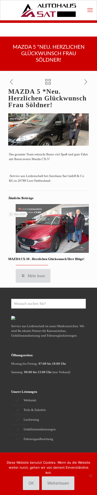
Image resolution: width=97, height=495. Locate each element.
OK (31, 483)
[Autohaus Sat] (48, 10)
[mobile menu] (90, 10)
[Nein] (90, 475)
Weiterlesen (58, 483)
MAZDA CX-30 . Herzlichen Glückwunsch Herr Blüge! (46, 259)
